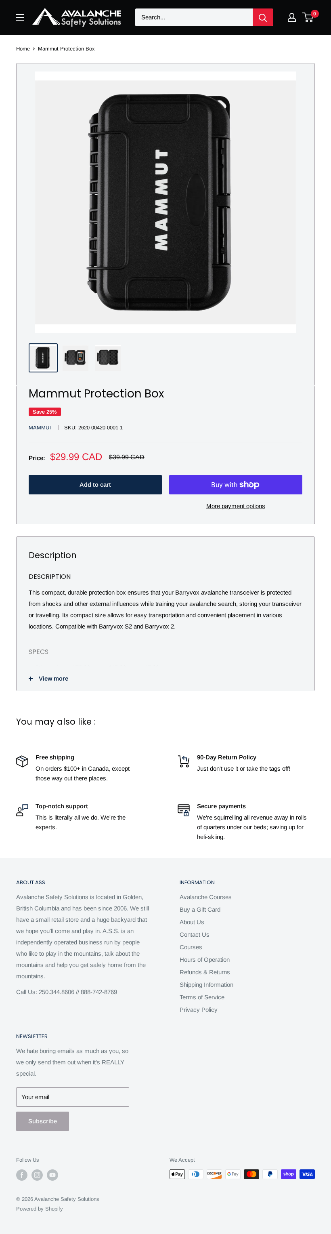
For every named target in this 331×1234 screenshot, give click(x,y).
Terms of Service (202, 997)
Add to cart (95, 484)
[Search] (263, 17)
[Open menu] (20, 17)
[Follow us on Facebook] (21, 1175)
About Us (192, 922)
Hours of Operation (205, 959)
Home (23, 49)
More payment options (235, 505)
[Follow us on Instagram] (37, 1175)
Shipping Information (206, 984)
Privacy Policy (199, 1009)
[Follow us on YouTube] (52, 1175)
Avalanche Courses (206, 896)
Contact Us (194, 934)
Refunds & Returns (205, 972)
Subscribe (42, 1121)
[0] (308, 17)
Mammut (40, 428)
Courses (191, 947)
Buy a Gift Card (200, 909)
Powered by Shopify (39, 1209)
